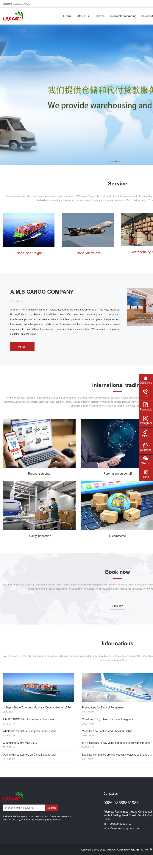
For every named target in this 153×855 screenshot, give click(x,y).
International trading (123, 16)
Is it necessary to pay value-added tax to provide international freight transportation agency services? (117, 745)
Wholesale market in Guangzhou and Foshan (29, 733)
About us (83, 16)
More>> (22, 346)
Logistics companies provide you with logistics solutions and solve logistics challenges (117, 756)
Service (100, 16)
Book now (117, 606)
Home (67, 16)
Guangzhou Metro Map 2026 (20, 745)
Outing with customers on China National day (29, 756)
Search (51, 808)
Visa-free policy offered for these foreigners (107, 721)
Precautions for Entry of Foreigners (103, 709)
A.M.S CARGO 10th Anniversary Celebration (29, 721)
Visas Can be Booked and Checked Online (107, 733)
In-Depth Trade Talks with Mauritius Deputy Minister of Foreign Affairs (38, 709)
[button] (4, 94)
